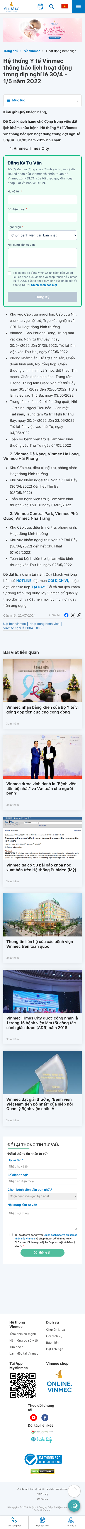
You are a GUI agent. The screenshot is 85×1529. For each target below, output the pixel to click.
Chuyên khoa (55, 1330)
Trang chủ (10, 51)
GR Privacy (42, 1494)
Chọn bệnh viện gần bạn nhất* (30, 1190)
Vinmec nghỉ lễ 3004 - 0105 (23, 628)
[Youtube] (33, 1417)
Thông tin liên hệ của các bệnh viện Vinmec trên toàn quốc (39, 944)
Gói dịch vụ (54, 1336)
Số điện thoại (17, 209)
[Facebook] (66, 615)
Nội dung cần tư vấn (21, 245)
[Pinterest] (79, 615)
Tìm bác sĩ (16, 1347)
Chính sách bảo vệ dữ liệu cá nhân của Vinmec (42, 1489)
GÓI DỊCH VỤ (59, 580)
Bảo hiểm (53, 1343)
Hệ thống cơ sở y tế (23, 1340)
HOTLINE (23, 580)
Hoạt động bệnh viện (61, 51)
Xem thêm (12, 723)
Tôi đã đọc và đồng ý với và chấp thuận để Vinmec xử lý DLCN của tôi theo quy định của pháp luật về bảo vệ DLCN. (46, 1240)
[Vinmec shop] (59, 1381)
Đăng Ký (42, 297)
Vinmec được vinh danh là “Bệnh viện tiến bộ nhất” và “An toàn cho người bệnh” (41, 789)
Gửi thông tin (42, 1252)
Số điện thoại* (18, 1175)
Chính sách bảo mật (44, 285)
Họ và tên (15, 191)
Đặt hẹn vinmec (14, 624)
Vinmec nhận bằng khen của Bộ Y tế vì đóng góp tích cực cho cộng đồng (42, 710)
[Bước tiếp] (42, 1439)
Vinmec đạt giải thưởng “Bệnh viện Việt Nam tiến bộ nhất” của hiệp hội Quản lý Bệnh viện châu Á (39, 1104)
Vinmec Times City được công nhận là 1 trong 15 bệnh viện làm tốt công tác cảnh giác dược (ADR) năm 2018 (42, 1023)
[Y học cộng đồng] (42, 1432)
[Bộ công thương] (42, 1459)
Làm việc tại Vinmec (23, 1353)
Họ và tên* (15, 1160)
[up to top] (74, 1491)
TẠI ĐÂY (38, 587)
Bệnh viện (15, 227)
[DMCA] (42, 1471)
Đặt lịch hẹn (54, 1349)
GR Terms (42, 1499)
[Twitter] (73, 615)
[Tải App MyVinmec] (22, 1385)
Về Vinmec (32, 51)
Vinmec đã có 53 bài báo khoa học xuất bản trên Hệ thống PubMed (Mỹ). (42, 867)
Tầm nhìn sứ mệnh (22, 1334)
